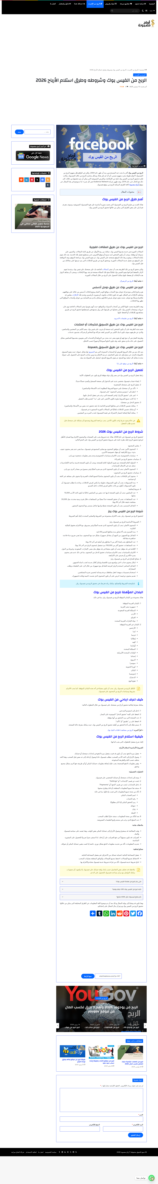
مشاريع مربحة (125, 4)
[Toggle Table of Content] (138, 192)
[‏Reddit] (21, 179)
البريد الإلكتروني (137, 1125)
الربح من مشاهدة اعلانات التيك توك (120, 730)
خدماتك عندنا (78, 4)
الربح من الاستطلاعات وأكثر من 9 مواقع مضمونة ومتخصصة (101, 1009)
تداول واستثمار (64, 4)
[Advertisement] (88, 49)
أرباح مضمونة (125, 1152)
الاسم (140, 1115)
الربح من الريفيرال (126, 281)
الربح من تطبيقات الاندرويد (123, 318)
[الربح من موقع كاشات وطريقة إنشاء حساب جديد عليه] (101, 1052)
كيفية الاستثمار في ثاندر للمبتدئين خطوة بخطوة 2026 (33, 225)
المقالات (105, 269)
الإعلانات (75, 295)
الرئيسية (152, 4)
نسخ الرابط (88, 976)
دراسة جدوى (139, 4)
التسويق (92, 352)
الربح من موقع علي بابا (125, 363)
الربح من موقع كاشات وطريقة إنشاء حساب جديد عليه (101, 1062)
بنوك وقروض (110, 4)
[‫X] (37, 179)
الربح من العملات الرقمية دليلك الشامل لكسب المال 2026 (132, 1062)
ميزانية (13, 1152)
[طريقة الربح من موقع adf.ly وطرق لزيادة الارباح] (72, 1051)
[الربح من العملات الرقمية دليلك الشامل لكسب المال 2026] (130, 1052)
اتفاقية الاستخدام (31, 1152)
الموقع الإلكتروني (94, 1125)
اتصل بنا (53, 4)
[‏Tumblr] (48, 185)
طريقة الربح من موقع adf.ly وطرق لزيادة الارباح (73, 1060)
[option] (101, 1009)
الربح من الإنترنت (94, 4)
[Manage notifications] (152, 1179)
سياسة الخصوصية (50, 1152)
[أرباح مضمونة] (145, 23)
